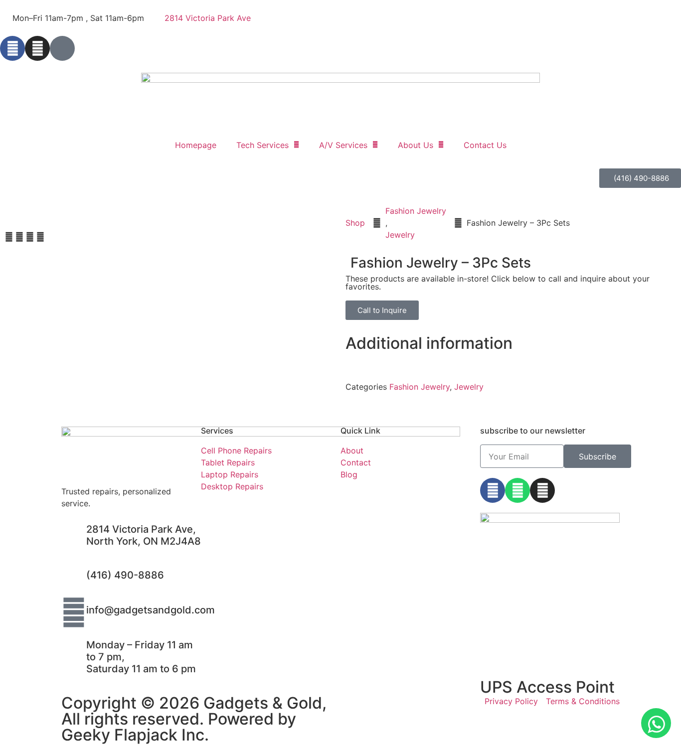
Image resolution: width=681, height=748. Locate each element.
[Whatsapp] (517, 490)
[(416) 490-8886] (73, 577)
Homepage (195, 145)
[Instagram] (37, 48)
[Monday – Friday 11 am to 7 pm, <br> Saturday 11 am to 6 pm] (73, 647)
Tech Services (262, 145)
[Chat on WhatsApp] (656, 723)
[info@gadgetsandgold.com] (73, 612)
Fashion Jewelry (415, 211)
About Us (415, 145)
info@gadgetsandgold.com (150, 610)
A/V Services (343, 145)
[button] (9, 237)
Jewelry (400, 235)
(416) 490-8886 (125, 575)
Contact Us (485, 145)
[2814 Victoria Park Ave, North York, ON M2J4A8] (73, 531)
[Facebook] (12, 48)
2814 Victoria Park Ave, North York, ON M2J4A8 (143, 535)
